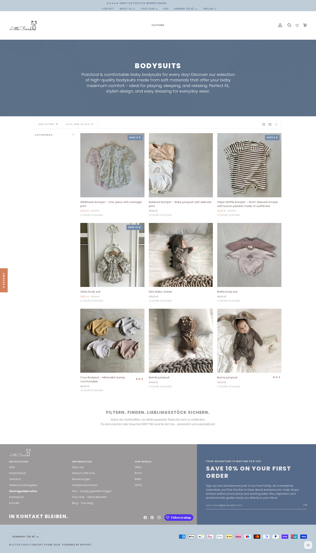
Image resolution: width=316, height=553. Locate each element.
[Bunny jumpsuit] (249, 341)
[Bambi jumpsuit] (181, 341)
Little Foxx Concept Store (32, 544)
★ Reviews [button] (3, 280)
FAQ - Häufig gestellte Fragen (92, 491)
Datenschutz (17, 473)
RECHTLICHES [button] (19, 461)
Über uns (78, 467)
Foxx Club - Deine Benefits (89, 497)
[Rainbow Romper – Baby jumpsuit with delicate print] (181, 165)
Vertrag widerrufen (23, 491)
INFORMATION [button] (82, 461)
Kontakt (14, 503)
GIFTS (138, 485)
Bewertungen (81, 479)
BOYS (138, 473)
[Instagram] (159, 517)
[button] (158, 25)
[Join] (304, 505)
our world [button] (143, 461)
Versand (14, 479)
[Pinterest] (152, 517)
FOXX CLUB (147, 8)
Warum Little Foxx (83, 473)
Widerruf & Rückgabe (23, 485)
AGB (12, 467)
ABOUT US (126, 8)
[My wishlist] (297, 25)
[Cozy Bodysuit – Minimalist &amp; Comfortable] (112, 341)
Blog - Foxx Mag (82, 503)
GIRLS (138, 467)
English (208, 8)
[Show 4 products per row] (277, 124)
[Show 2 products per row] (264, 124)
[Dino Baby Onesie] (181, 255)
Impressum (16, 497)
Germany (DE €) (184, 8)
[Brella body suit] (249, 255)
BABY (138, 479)
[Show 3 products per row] (270, 124)
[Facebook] (145, 517)
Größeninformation (85, 485)
